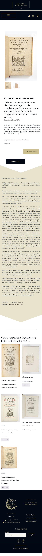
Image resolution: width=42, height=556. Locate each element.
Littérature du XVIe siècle (23, 140)
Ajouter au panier (15, 161)
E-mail (7, 532)
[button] (8, 15)
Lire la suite (26, 385)
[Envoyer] (32, 535)
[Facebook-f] (18, 541)
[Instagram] (23, 541)
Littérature (12, 140)
